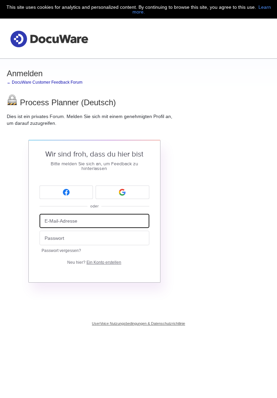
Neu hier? (94, 262)
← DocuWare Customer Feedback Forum (44, 82)
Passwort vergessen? (61, 250)
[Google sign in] (122, 192)
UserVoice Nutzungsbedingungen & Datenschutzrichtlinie (138, 323)
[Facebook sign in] (66, 192)
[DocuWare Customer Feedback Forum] (49, 38)
